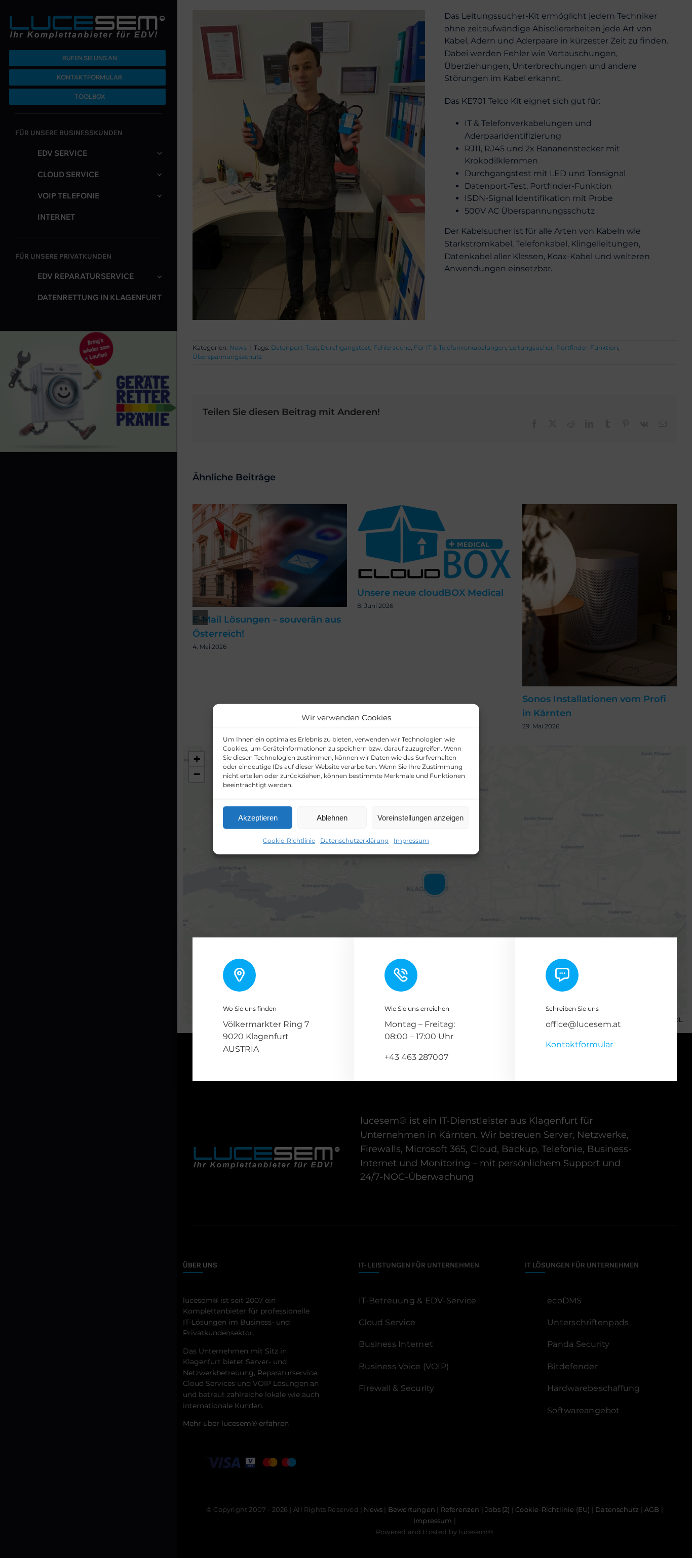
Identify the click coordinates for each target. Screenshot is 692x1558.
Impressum (411, 840)
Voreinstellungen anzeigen (420, 817)
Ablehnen (332, 817)
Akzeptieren (258, 817)
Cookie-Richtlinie (289, 840)
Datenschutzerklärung (354, 840)
